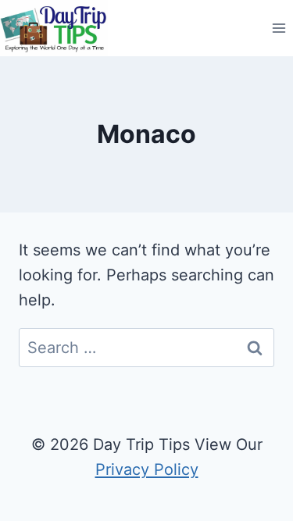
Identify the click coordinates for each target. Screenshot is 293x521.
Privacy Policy (146, 469)
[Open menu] (278, 28)
